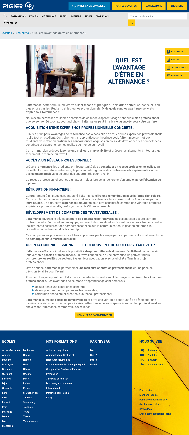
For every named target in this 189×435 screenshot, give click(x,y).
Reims (26, 383)
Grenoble (7, 388)
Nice (25, 364)
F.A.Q (49, 397)
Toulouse (28, 407)
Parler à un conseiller (91, 5)
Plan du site (145, 390)
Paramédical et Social (57, 392)
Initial (64, 16)
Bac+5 (93, 364)
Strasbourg (29, 402)
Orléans (27, 374)
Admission (102, 16)
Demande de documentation (94, 315)
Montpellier (8, 426)
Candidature (154, 5)
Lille (4, 397)
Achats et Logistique (57, 350)
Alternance (48, 16)
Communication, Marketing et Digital (65, 364)
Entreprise (10, 23)
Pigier (88, 16)
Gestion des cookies (150, 404)
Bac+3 (93, 359)
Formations (18, 16)
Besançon (7, 364)
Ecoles (33, 16)
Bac (92, 350)
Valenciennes (30, 421)
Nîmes (26, 369)
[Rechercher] (131, 22)
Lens (4, 392)
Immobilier (52, 374)
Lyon (4, 407)
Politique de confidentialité (153, 399)
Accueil (7, 33)
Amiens (6, 355)
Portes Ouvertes (126, 5)
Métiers (76, 16)
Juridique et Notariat (57, 378)
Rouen (26, 388)
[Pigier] (19, 6)
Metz (5, 421)
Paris (26, 378)
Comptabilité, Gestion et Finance (63, 369)
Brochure (177, 5)
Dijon (5, 383)
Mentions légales (148, 395)
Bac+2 (93, 355)
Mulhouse (28, 350)
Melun (5, 416)
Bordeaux (7, 369)
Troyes (26, 416)
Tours (26, 411)
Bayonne (7, 359)
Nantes (27, 359)
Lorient (6, 402)
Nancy (26, 355)
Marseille (7, 411)
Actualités (22, 33)
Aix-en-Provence (11, 350)
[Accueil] (5, 16)
